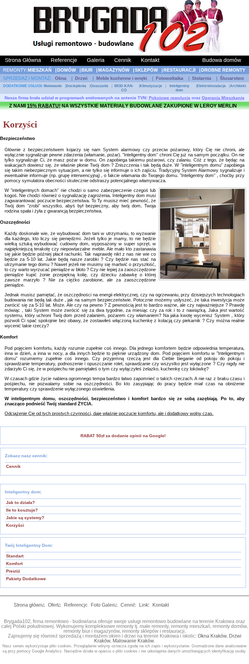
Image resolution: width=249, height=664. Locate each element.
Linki (144, 605)
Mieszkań (40, 70)
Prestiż (13, 571)
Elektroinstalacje (211, 86)
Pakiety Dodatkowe (26, 578)
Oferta (54, 605)
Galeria (95, 60)
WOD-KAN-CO (124, 88)
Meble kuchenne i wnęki (121, 78)
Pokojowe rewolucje (169, 97)
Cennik (122, 60)
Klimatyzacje (151, 86)
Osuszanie (99, 86)
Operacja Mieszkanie (223, 97)
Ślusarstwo (232, 78)
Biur (87, 70)
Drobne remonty (223, 70)
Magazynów (113, 70)
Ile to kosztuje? (22, 510)
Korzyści (15, 525)
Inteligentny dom (179, 88)
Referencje (64, 60)
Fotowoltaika (169, 78)
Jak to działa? (20, 502)
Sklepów (146, 70)
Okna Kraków (212, 635)
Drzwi (81, 78)
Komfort (14, 563)
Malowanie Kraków (133, 640)
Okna (60, 78)
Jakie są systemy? (25, 517)
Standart (15, 555)
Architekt (238, 86)
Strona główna (29, 605)
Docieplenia (76, 86)
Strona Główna (23, 60)
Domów (66, 70)
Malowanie (53, 86)
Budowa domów (221, 60)
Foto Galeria (104, 605)
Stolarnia (201, 78)
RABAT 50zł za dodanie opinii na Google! (123, 435)
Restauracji (179, 70)
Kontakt (150, 60)
